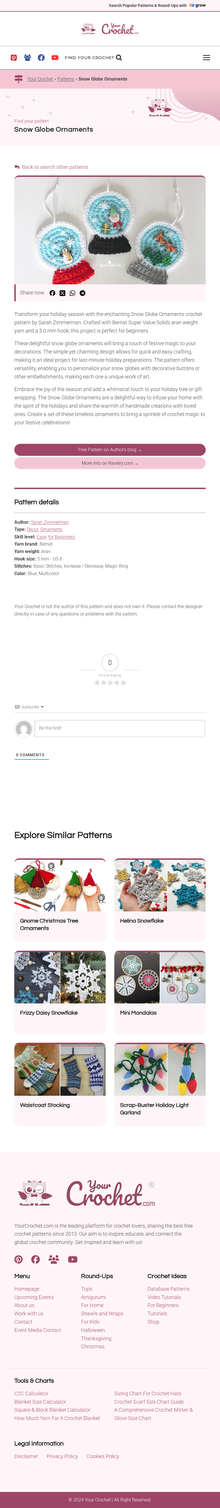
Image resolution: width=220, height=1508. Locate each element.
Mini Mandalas (138, 1013)
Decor (32, 529)
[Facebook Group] (27, 58)
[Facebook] (41, 58)
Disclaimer (26, 1456)
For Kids (90, 1322)
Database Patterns (169, 1289)
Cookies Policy (103, 1456)
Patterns (65, 79)
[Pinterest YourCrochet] (18, 1259)
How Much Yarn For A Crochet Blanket (57, 1418)
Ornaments (51, 529)
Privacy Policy (62, 1456)
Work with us (29, 1313)
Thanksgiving (96, 1338)
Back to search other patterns (54, 167)
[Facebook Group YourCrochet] (53, 1259)
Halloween (93, 1330)
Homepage (26, 1289)
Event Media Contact (37, 1330)
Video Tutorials (164, 1297)
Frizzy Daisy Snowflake (49, 1013)
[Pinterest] (14, 58)
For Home (92, 1305)
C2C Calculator (31, 1393)
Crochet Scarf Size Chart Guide (149, 1402)
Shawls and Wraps (102, 1313)
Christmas (93, 1346)
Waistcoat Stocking (45, 1105)
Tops (86, 1289)
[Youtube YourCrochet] (73, 1259)
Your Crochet (40, 79)
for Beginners (61, 537)
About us (24, 1305)
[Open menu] (206, 57)
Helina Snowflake (142, 921)
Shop (153, 1322)
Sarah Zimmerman (50, 522)
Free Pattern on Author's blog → (110, 449)
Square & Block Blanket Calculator (52, 1410)
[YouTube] (55, 58)
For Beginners (163, 1305)
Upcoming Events (34, 1297)
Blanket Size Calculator (40, 1402)
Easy (41, 537)
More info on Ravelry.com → (110, 463)
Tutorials (157, 1313)
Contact (23, 1322)
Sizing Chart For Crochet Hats (147, 1393)
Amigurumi (93, 1297)
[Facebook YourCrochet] (35, 1259)
